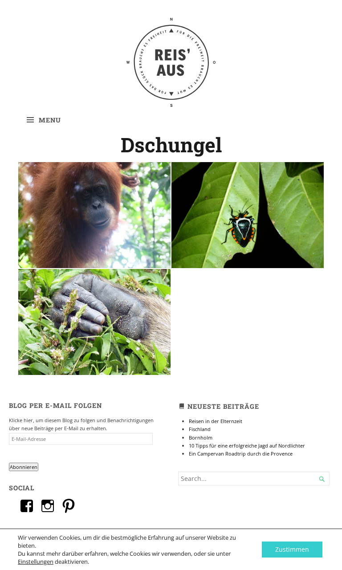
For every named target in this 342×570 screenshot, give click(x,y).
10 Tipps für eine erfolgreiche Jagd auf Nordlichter (247, 445)
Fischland (200, 429)
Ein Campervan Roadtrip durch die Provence (241, 453)
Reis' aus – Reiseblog (171, 53)
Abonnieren (23, 467)
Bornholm (200, 437)
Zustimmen (292, 549)
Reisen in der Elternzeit (215, 421)
